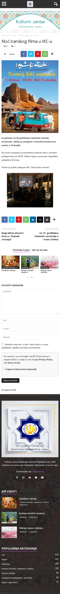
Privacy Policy (46, 359)
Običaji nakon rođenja (46, 271)
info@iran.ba (38, 471)
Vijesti (14, 35)
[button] (55, 4)
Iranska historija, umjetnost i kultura (11, 268)
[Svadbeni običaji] (11, 262)
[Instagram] (24, 478)
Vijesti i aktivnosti (9, 582)
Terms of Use (14, 363)
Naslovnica (5, 35)
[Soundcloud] (30, 478)
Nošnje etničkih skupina (27, 271)
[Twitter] (37, 478)
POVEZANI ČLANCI (21, 250)
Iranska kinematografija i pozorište (17, 578)
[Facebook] (18, 478)
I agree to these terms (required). (21, 369)
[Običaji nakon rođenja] (49, 262)
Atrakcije (25, 268)
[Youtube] (43, 478)
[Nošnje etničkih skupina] (30, 262)
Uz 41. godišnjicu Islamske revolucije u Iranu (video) (46, 236)
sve (3, 555)
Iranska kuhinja (8, 573)
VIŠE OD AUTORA (39, 250)
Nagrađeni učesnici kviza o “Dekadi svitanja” (12, 236)
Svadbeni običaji (8, 270)
